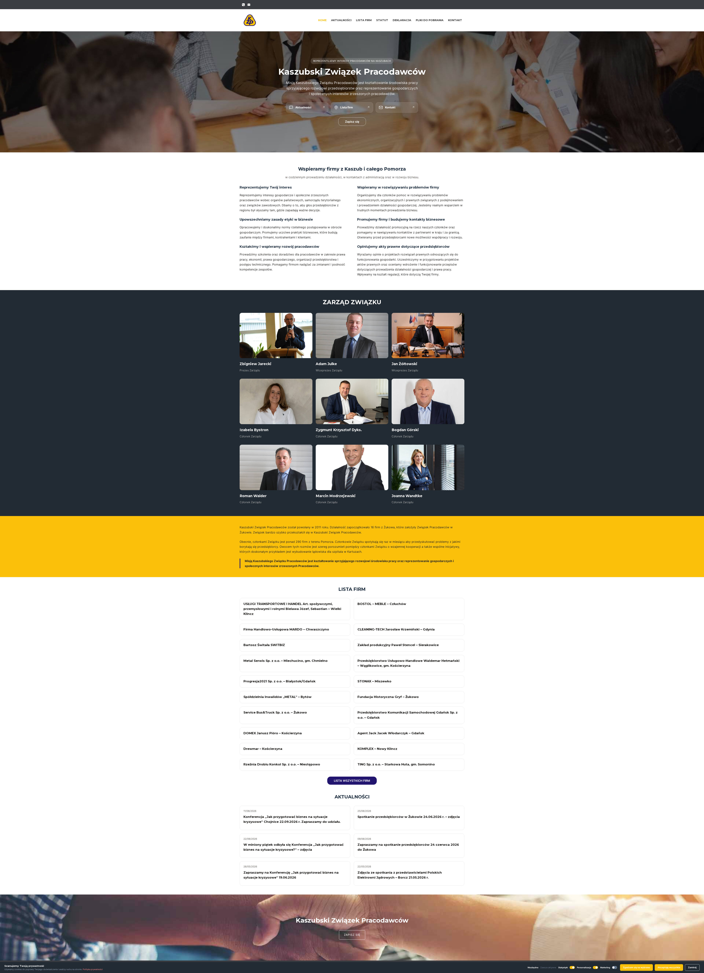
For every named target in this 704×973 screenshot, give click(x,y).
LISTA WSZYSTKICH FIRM (352, 780)
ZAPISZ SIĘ (352, 935)
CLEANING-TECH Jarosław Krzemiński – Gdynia (396, 629)
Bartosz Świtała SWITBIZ (264, 645)
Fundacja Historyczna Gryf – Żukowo (388, 697)
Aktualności (341, 20)
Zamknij (692, 967)
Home (322, 20)
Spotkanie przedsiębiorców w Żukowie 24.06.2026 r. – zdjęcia (409, 817)
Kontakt (455, 20)
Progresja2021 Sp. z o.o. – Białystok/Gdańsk (279, 681)
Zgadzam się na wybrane (636, 967)
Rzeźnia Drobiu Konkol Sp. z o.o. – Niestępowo (281, 764)
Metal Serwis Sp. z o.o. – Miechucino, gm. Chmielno (285, 661)
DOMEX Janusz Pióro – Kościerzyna (272, 733)
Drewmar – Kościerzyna (262, 749)
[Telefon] (243, 4)
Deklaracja (402, 20)
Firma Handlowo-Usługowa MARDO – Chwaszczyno (286, 629)
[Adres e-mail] (248, 4)
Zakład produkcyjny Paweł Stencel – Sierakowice (398, 645)
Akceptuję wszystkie (669, 967)
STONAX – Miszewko (374, 681)
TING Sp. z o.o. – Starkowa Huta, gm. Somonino (396, 764)
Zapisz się (352, 121)
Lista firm (364, 20)
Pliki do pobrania (429, 20)
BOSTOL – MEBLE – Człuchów (382, 604)
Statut (382, 20)
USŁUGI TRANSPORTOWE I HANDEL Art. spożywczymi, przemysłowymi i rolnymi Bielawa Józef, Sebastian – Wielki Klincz (292, 609)
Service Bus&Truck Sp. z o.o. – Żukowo (275, 712)
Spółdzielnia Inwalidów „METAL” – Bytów (277, 697)
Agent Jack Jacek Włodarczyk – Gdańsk (391, 733)
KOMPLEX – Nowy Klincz (377, 749)
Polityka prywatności (93, 969)
